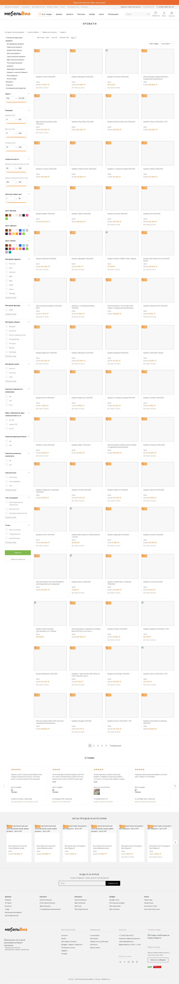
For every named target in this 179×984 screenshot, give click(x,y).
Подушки (9, 85)
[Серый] (20, 215)
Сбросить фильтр (18, 559)
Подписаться (113, 883)
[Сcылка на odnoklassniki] (124, 962)
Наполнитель (10, 473)
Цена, (9, 94)
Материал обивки (12, 322)
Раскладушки (12, 75)
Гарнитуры (148, 900)
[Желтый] (13, 233)
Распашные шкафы (116, 903)
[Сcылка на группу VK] (120, 962)
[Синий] (20, 230)
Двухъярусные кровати (16, 69)
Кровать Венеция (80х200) (145, 802)
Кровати (69, 14)
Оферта (64, 950)
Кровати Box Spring (14, 50)
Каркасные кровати (14, 47)
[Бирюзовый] (10, 252)
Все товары (47, 14)
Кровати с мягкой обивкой (17, 72)
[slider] (6, 102)
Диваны (59, 14)
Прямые (8, 900)
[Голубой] (23, 230)
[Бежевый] (16, 215)
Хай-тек (54, 37)
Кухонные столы (150, 906)
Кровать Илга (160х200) (61, 802)
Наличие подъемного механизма (14, 390)
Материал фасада (12, 305)
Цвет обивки (10, 241)
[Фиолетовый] (20, 233)
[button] (49, 72)
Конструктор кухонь (152, 909)
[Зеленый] (6, 218)
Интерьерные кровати (15, 44)
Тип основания (11, 498)
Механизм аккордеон (13, 912)
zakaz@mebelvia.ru (126, 941)
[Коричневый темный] (6, 215)
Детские (78, 906)
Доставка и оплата (38, 7)
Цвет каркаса (10, 226)
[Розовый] (27, 215)
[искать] (148, 14)
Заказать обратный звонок (131, 7)
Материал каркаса (12, 259)
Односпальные (46, 900)
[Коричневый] (10, 215)
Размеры (9, 110)
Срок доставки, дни (13, 194)
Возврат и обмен (52, 7)
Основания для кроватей (16, 88)
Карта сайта (95, 947)
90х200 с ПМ (64, 37)
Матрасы (81, 14)
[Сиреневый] (6, 252)
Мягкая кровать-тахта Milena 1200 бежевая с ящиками (24, 802)
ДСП (47, 37)
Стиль (7, 525)
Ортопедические (11, 915)
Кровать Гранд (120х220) (103, 802)
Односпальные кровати (16, 56)
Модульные (148, 903)
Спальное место (12, 159)
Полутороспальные (47, 903)
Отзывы (64, 954)
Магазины (94, 938)
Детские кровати (13, 53)
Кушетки (8, 906)
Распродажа (113, 14)
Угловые (8, 903)
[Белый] (13, 215)
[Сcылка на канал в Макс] (128, 962)
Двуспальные (45, 906)
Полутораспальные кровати (14, 64)
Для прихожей (115, 906)
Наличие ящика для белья (15, 436)
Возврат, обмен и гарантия (71, 944)
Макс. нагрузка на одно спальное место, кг (14, 414)
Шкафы (92, 14)
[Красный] (10, 248)
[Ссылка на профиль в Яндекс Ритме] (137, 962)
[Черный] (23, 215)
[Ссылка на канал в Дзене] (132, 962)
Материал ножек (12, 364)
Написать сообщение (158, 960)
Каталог (64, 935)
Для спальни (114, 909)
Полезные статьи (73, 7)
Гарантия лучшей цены (99, 941)
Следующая (115, 745)
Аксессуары (11, 79)
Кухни (101, 14)
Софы (7, 909)
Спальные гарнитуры (14, 37)
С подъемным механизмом (50, 909)
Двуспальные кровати (15, 60)
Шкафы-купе (114, 900)
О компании (26, 7)
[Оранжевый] (16, 233)
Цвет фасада (10, 210)
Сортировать (165, 44)
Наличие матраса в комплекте (13, 454)
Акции (62, 7)
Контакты (84, 7)
